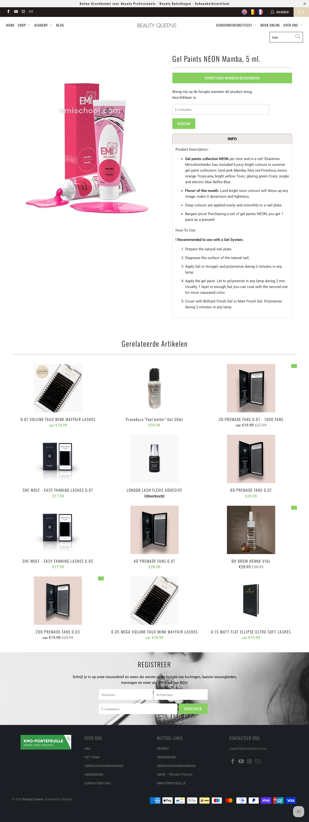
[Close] (238, 373)
